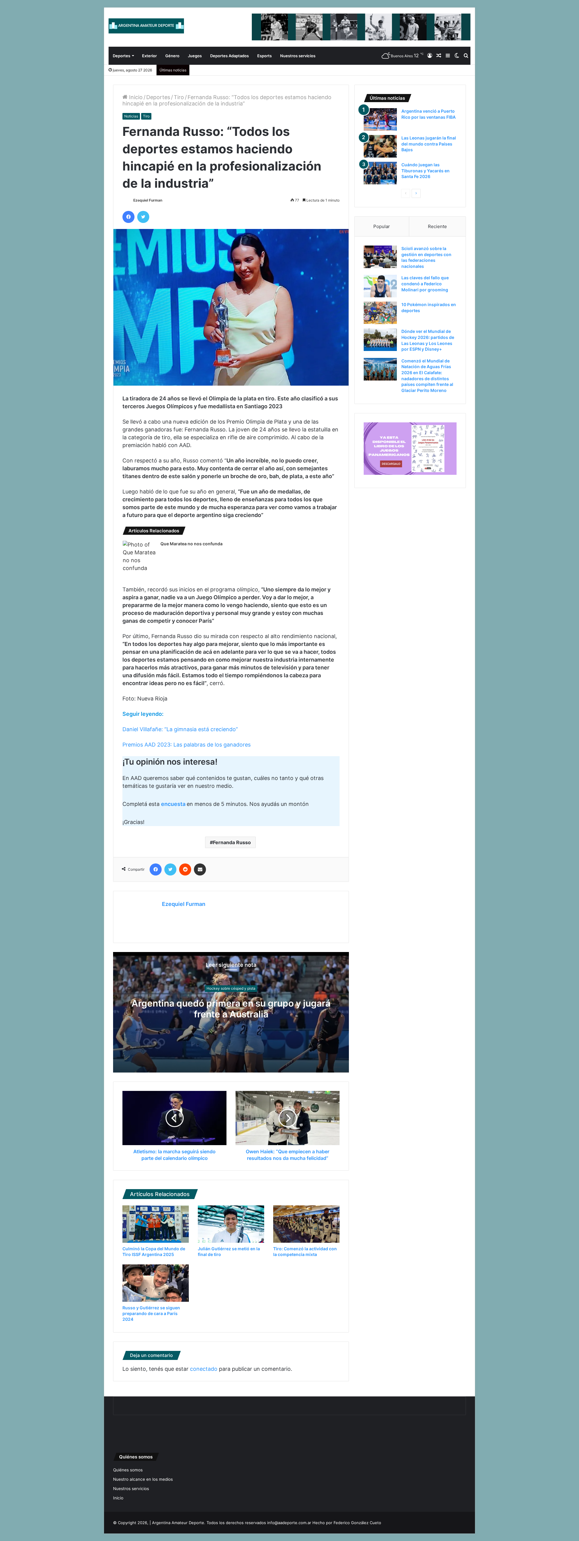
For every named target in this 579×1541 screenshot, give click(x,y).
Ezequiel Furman (147, 200)
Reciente (437, 226)
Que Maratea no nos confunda (191, 543)
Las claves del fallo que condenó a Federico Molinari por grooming (425, 283)
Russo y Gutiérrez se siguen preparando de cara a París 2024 (151, 1313)
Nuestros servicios (297, 55)
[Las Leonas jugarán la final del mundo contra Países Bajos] (380, 146)
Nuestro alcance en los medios (143, 1479)
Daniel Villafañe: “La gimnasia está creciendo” (180, 729)
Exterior (149, 55)
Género (172, 55)
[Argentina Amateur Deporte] (146, 25)
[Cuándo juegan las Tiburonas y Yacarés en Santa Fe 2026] (380, 173)
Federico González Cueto (357, 1522)
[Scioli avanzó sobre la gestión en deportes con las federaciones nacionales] (380, 257)
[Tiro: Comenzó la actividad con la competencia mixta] (306, 1224)
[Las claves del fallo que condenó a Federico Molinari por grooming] (380, 286)
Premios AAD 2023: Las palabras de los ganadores (186, 744)
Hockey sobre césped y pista (231, 988)
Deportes (121, 55)
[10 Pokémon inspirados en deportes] (380, 313)
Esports (264, 55)
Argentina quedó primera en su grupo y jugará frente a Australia (231, 1009)
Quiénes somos (128, 1469)
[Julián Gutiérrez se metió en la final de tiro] (231, 1224)
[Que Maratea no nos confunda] (139, 556)
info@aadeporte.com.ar (289, 1522)
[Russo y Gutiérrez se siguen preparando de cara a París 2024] (155, 1283)
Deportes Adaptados (229, 55)
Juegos (195, 55)
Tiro (179, 97)
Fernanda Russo (232, 842)
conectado (203, 1369)
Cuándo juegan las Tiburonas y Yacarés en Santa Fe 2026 (425, 170)
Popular (381, 226)
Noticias (131, 116)
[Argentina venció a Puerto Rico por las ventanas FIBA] (380, 119)
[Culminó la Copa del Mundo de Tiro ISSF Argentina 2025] (155, 1224)
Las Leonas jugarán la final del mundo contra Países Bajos (428, 143)
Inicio (135, 97)
